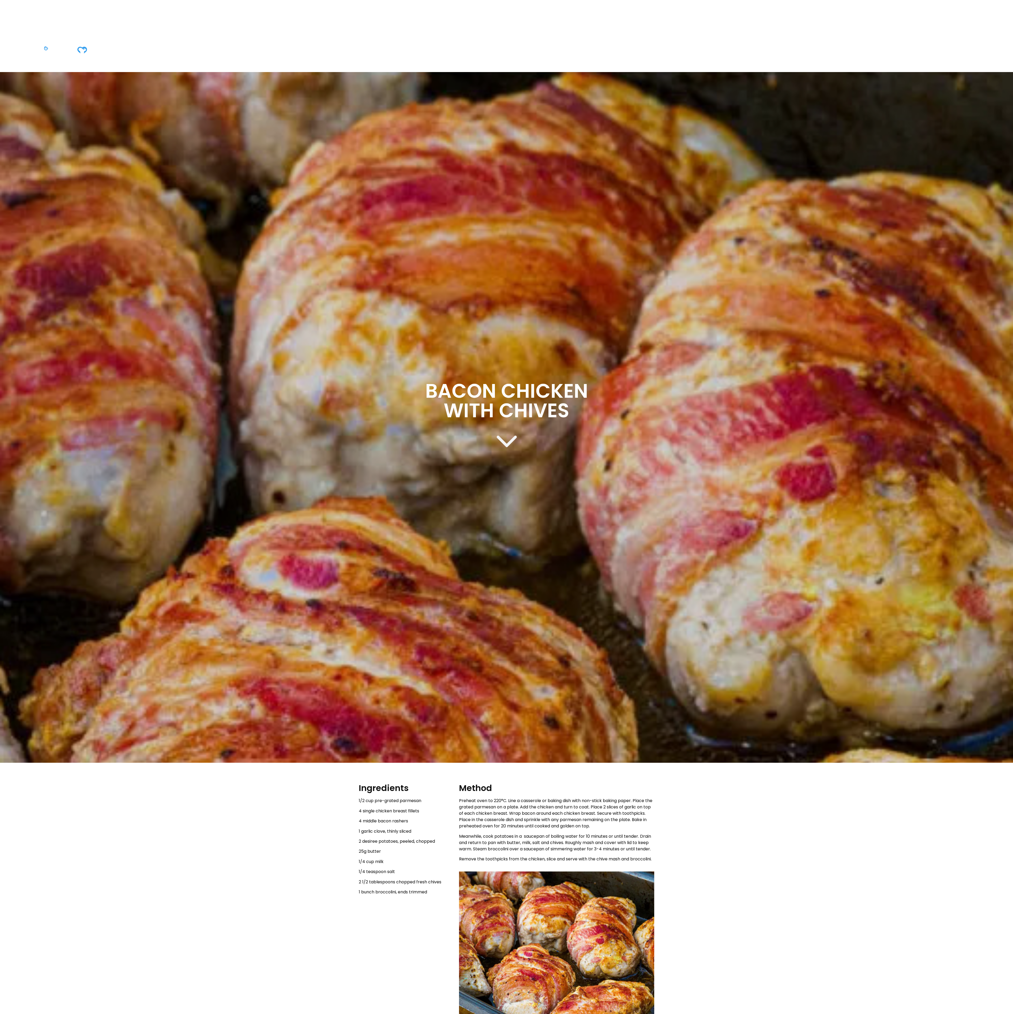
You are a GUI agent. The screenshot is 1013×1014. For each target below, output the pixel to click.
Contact (541, 50)
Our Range (467, 50)
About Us (433, 50)
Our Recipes (505, 50)
